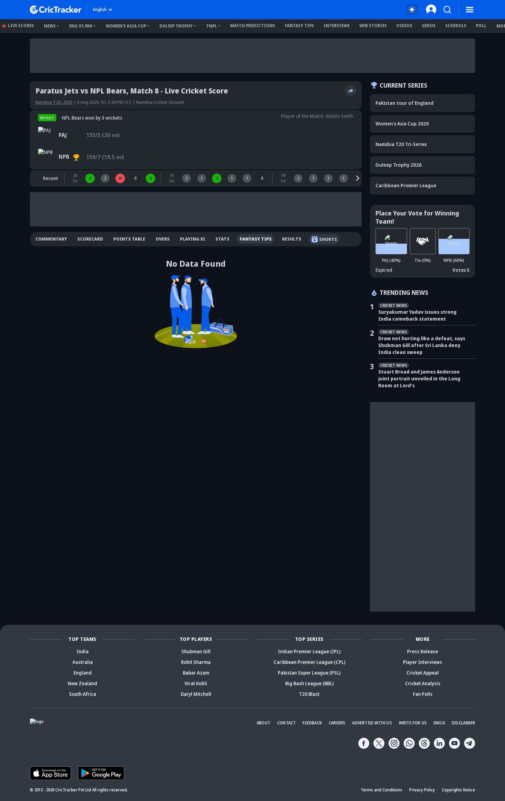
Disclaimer (463, 723)
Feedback (312, 723)
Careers (337, 723)
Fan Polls (423, 694)
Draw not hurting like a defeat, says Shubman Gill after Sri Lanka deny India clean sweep (421, 345)
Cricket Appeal (422, 672)
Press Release (422, 651)
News (50, 26)
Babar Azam (196, 672)
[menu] (469, 9)
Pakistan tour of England (404, 103)
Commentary (51, 239)
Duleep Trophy (176, 26)
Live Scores (21, 26)
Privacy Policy (422, 790)
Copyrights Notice (458, 790)
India (83, 651)
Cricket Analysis (422, 683)
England (83, 672)
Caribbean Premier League (405, 185)
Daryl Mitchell (196, 694)
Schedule (455, 26)
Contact (286, 723)
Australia (82, 662)
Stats (222, 239)
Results (291, 239)
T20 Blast (309, 694)
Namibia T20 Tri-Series (401, 144)
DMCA (439, 723)
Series (429, 26)
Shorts (328, 239)
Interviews (337, 26)
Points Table (129, 239)
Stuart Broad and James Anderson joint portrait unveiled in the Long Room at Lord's (419, 378)
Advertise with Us (372, 723)
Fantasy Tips (299, 26)
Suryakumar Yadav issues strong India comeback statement (417, 315)
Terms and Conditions (381, 790)
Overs (163, 239)
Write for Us (413, 723)
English (99, 9)
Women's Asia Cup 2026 (402, 123)
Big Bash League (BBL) (309, 683)
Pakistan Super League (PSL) (309, 672)
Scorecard (90, 239)
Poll (481, 26)
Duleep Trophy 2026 (398, 165)
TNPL (211, 26)
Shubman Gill (196, 651)
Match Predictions (252, 26)
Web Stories (373, 26)
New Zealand (82, 683)
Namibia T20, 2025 (53, 102)
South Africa (82, 694)
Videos (404, 26)
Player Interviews (422, 662)
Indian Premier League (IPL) (309, 651)
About (263, 723)
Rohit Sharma (196, 662)
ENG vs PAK (80, 26)
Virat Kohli (195, 683)
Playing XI (192, 239)
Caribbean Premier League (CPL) (309, 662)
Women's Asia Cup (126, 26)
